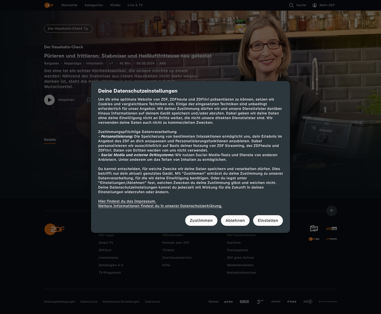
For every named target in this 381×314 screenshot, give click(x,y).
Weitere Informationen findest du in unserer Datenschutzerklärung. (160, 206)
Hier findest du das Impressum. (127, 201)
